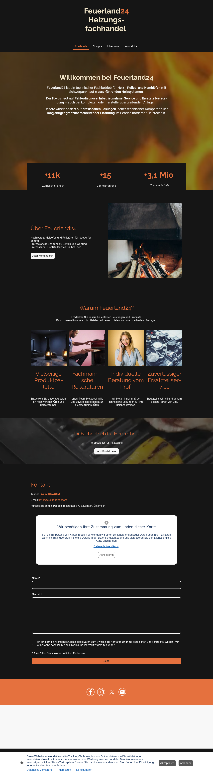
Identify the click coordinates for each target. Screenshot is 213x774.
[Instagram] (101, 692)
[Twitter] (112, 692)
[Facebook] (91, 692)
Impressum (64, 769)
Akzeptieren (107, 554)
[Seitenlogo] (106, 36)
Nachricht (37, 594)
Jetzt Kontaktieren (42, 255)
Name (36, 578)
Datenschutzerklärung (106, 546)
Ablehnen (186, 763)
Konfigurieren (84, 769)
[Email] (122, 692)
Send (106, 661)
